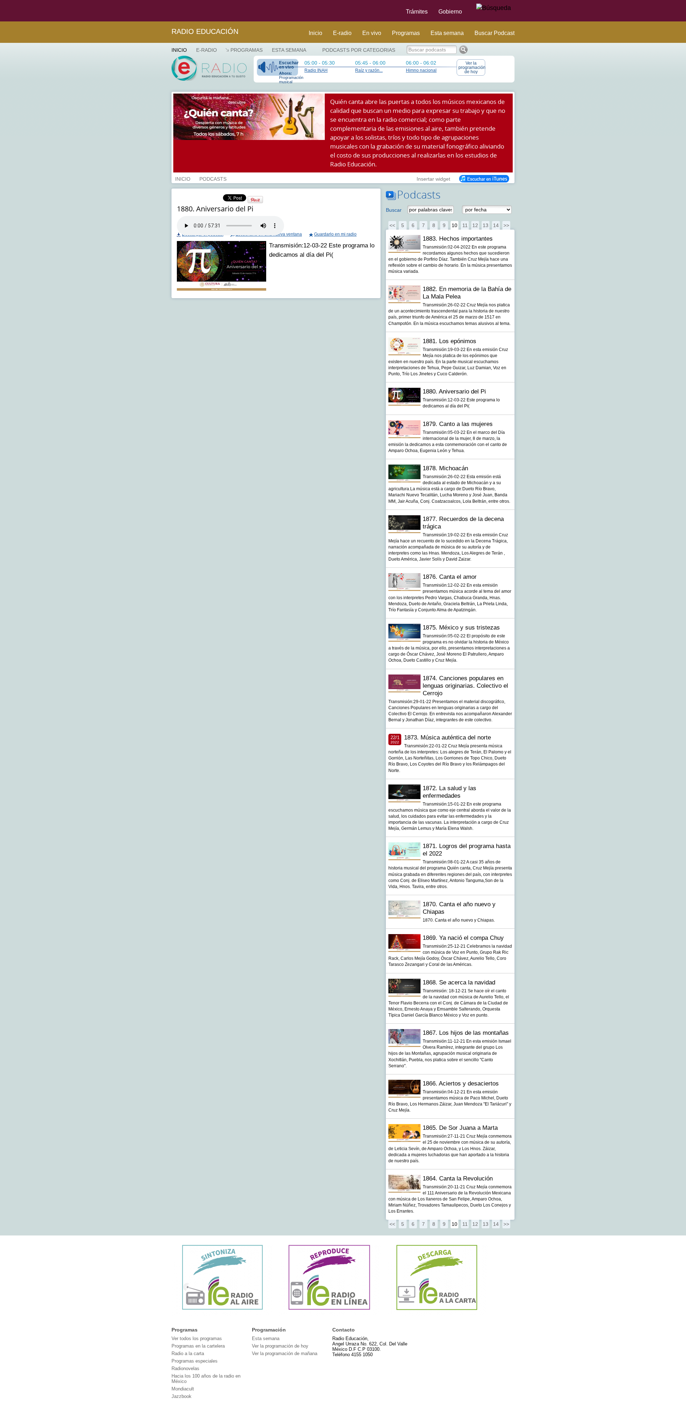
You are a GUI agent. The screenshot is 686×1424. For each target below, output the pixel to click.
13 (485, 225)
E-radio (342, 33)
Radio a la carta (188, 1353)
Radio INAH (316, 70)
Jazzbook (182, 1396)
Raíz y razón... (369, 70)
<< (392, 225)
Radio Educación (205, 31)
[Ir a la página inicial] (167, 10)
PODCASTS (213, 178)
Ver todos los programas (197, 1338)
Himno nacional (421, 70)
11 (465, 225)
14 (496, 225)
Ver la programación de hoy (471, 67)
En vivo (371, 33)
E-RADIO (206, 50)
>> (506, 225)
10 (454, 225)
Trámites (417, 12)
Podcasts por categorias (358, 50)
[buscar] (493, 8)
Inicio (315, 33)
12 (475, 225)
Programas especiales (195, 1361)
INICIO (182, 178)
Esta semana (447, 33)
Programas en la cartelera (198, 1346)
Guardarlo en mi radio (335, 234)
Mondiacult (183, 1389)
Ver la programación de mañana (284, 1353)
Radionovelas (185, 1368)
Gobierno (450, 12)
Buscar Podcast (494, 33)
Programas (406, 33)
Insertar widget (433, 178)
